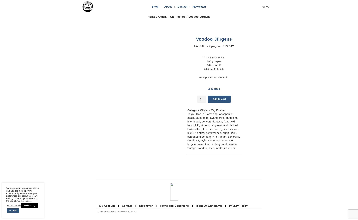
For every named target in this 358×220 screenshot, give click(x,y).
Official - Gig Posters (171, 16)
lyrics (224, 129)
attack (191, 117)
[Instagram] (259, 212)
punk (226, 132)
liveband (214, 129)
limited (234, 125)
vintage (191, 148)
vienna (233, 144)
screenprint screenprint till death (206, 136)
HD (197, 125)
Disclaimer (146, 205)
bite (189, 121)
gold (232, 121)
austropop (202, 117)
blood (196, 121)
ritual (233, 132)
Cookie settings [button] (29, 205)
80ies (198, 114)
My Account (107, 205)
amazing (212, 114)
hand (190, 125)
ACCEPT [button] (13, 210)
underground (219, 144)
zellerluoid (230, 148)
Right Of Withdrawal (209, 205)
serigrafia (233, 136)
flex (226, 121)
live (205, 129)
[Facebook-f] (254, 212)
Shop (155, 6)
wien (211, 148)
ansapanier (226, 114)
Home (151, 16)
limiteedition (194, 129)
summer (213, 140)
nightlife (199, 132)
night (190, 132)
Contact (182, 6)
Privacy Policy (238, 205)
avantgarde (217, 117)
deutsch (217, 121)
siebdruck (193, 140)
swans (223, 140)
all (204, 114)
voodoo (202, 148)
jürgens (205, 125)
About (168, 6)
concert (206, 121)
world (219, 148)
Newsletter (199, 6)
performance (213, 132)
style (203, 140)
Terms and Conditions (174, 205)
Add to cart (219, 99)
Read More (14, 205)
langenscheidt (219, 125)
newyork (234, 129)
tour (207, 144)
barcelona (232, 117)
